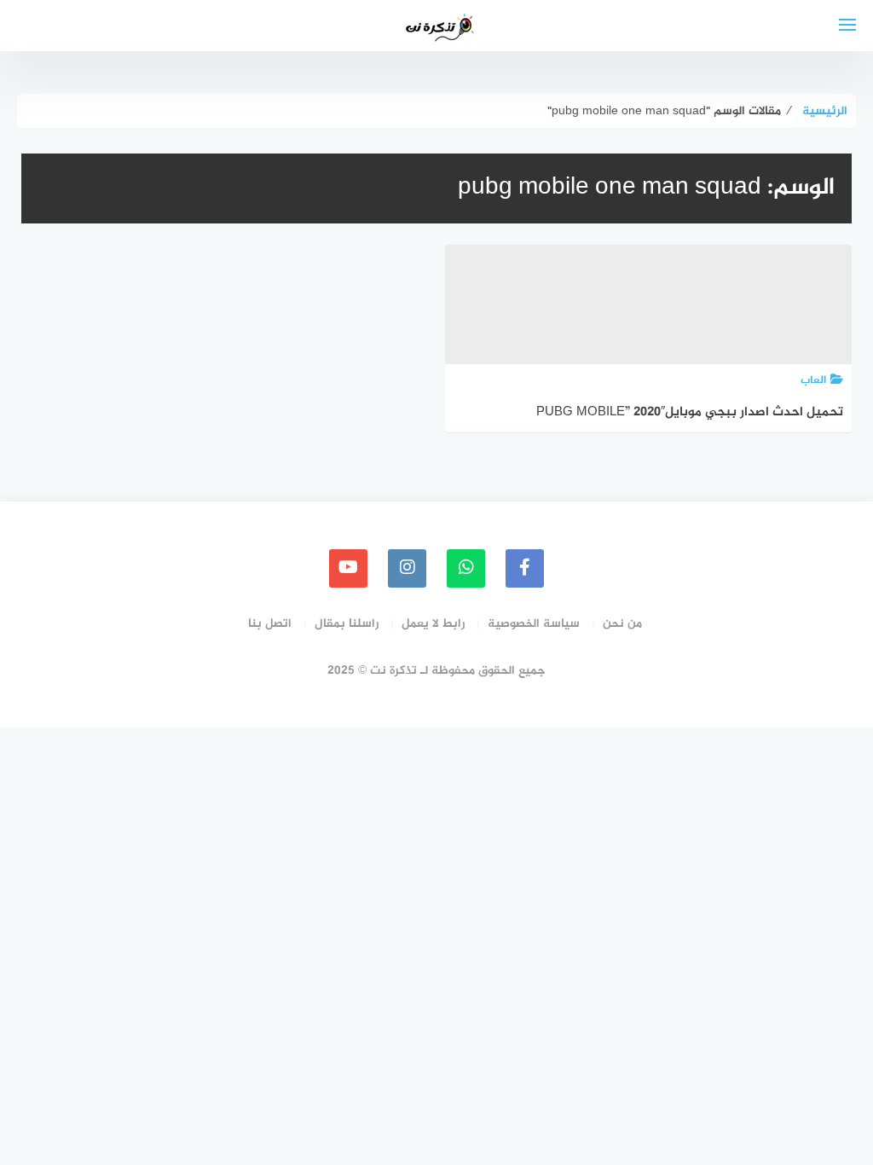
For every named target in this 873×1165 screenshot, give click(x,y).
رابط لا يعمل (433, 624)
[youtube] (348, 568)
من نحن (622, 624)
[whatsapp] (466, 568)
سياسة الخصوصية (534, 624)
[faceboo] (525, 568)
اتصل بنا (270, 624)
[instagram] (407, 568)
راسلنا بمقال (347, 624)
